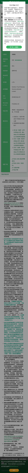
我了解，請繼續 (14, 47)
